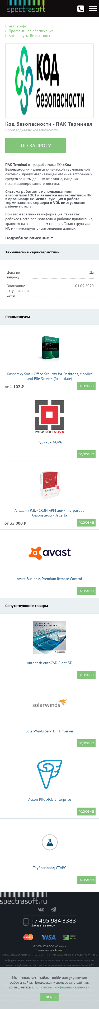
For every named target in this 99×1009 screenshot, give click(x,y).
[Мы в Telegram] (56, 909)
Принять (49, 997)
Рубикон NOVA (49, 442)
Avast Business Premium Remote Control (49, 578)
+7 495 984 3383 (53, 920)
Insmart (59, 950)
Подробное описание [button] (27, 237)
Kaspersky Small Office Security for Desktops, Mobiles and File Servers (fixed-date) (49, 376)
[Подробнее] (86, 386)
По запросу (36, 145)
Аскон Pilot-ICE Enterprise (49, 799)
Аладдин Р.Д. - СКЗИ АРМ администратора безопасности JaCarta (49, 513)
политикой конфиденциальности (62, 987)
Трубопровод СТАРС (49, 867)
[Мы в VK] (43, 909)
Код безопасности (46, 130)
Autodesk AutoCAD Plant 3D (49, 662)
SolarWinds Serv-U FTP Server (49, 731)
